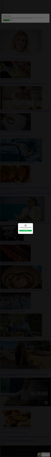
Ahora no (25, 232)
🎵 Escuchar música (25, 230)
